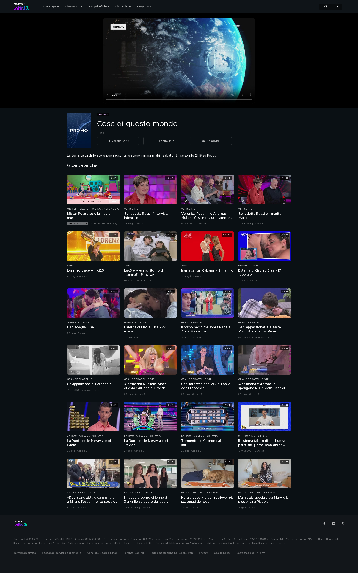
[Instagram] (333, 523)
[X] (343, 523)
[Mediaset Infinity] (21, 6)
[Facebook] (324, 523)
